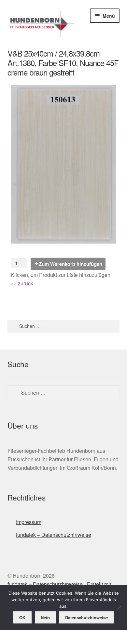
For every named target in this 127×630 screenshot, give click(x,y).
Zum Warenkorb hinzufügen (70, 263)
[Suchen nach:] (63, 326)
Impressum (28, 522)
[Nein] (119, 607)
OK (22, 617)
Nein (45, 617)
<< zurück (22, 283)
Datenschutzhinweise (86, 617)
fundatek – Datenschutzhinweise (53, 534)
